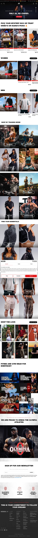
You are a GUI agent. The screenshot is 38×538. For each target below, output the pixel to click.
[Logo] (6, 4)
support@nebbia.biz (33, 520)
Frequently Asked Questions (25, 527)
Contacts (18, 525)
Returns (24, 513)
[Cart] (36, 4)
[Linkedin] (6, 530)
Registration (12, 518)
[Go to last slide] (2, 341)
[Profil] (33, 4)
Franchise (18, 521)
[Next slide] (36, 341)
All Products (33, 58)
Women (11, 513)
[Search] (4, 4)
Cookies (11, 520)
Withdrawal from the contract (25, 523)
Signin (11, 516)
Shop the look (33, 322)
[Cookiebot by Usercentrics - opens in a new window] (33, 261)
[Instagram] (2, 530)
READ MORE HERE (18, 477)
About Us (18, 516)
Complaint (18, 528)
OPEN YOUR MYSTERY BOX (32, 1)
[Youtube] (4, 530)
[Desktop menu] (1, 4)
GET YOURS (13, 1)
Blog (17, 523)
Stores (17, 519)
